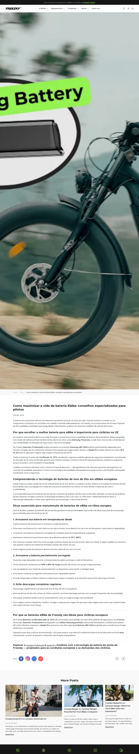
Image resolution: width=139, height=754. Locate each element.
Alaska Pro (51, 645)
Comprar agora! (89, 2)
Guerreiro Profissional (35, 645)
